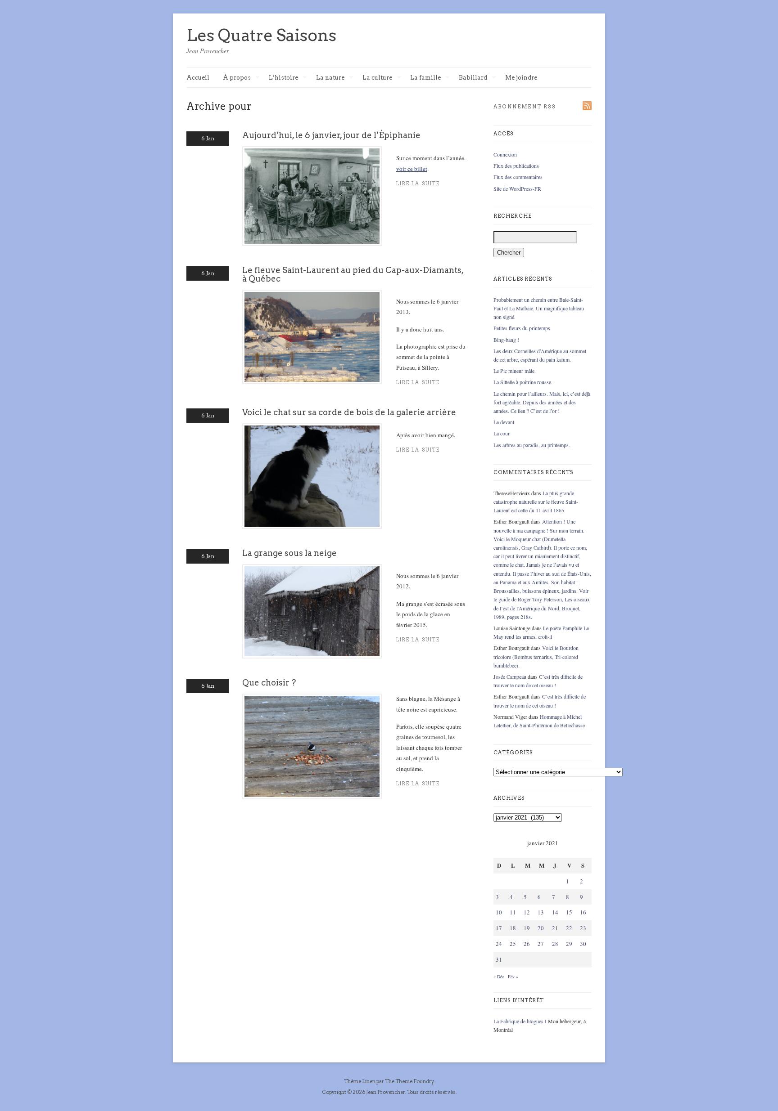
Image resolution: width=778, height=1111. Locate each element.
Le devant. (504, 422)
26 (527, 944)
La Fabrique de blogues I (520, 1021)
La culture (377, 78)
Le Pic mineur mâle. (514, 370)
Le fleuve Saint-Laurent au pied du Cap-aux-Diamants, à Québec (352, 274)
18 (513, 928)
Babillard (473, 78)
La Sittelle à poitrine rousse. (522, 381)
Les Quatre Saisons (261, 35)
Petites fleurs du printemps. (522, 328)
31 (499, 959)
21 (555, 928)
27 (541, 944)
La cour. (502, 433)
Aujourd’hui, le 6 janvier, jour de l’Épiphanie (331, 135)
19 (527, 928)
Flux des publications (516, 165)
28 (555, 944)
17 (499, 928)
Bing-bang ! (506, 339)
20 (541, 928)
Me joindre (521, 77)
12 (527, 912)
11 (513, 912)
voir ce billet (411, 169)
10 (499, 912)
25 (513, 944)
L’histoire (283, 78)
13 (541, 912)
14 (555, 912)
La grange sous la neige (289, 553)
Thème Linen (360, 1081)
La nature (330, 78)
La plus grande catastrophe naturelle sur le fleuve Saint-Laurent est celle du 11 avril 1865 (535, 501)
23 (583, 928)
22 (569, 928)
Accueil (197, 77)
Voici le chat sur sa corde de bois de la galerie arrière (349, 412)
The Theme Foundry (409, 1081)
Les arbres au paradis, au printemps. (531, 444)
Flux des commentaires (518, 176)
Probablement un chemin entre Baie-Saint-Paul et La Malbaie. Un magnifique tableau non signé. (538, 308)
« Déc (498, 976)
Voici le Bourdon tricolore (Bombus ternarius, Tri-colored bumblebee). (536, 656)
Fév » (513, 976)
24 (499, 944)
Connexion (505, 154)
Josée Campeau (509, 676)
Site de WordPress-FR (517, 188)
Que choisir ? (269, 682)
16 (583, 912)
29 (569, 944)
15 (569, 912)
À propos (237, 78)
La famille (425, 78)
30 (583, 944)
